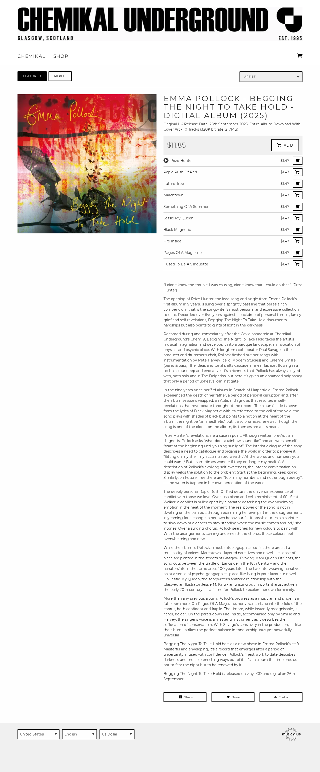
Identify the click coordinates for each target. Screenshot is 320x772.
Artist (250, 76)
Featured (32, 76)
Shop (61, 56)
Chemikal (32, 56)
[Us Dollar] (117, 734)
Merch (60, 76)
